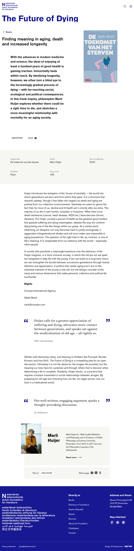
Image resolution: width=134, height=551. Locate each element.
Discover (72, 518)
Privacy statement (9, 546)
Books (9, 32)
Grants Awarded (76, 509)
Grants (72, 514)
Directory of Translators (79, 504)
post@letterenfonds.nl (27, 546)
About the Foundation (78, 523)
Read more (71, 457)
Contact (72, 533)
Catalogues (74, 528)
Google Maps (116, 506)
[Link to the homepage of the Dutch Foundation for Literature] (10, 6)
